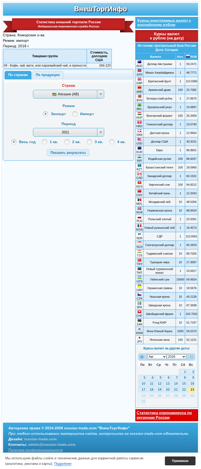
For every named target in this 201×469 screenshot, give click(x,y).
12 (159, 383)
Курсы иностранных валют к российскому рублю (164, 22)
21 (176, 389)
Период (69, 124)
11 (151, 383)
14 (176, 383)
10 (143, 383)
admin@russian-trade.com (51, 444)
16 (192, 383)
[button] (68, 152)
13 (168, 383)
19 (159, 389)
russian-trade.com (40, 439)
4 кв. (121, 142)
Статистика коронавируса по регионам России (164, 415)
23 (192, 389)
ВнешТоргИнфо (100, 9)
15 (184, 383)
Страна (68, 85)
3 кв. (99, 142)
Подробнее (62, 464)
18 (151, 389)
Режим (69, 106)
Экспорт (58, 114)
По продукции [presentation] (48, 75)
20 (168, 389)
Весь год (27, 142)
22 (184, 389)
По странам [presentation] (18, 75)
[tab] (18, 75)
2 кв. (76, 142)
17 (143, 389)
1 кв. (54, 142)
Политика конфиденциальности (35, 450)
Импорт (87, 114)
